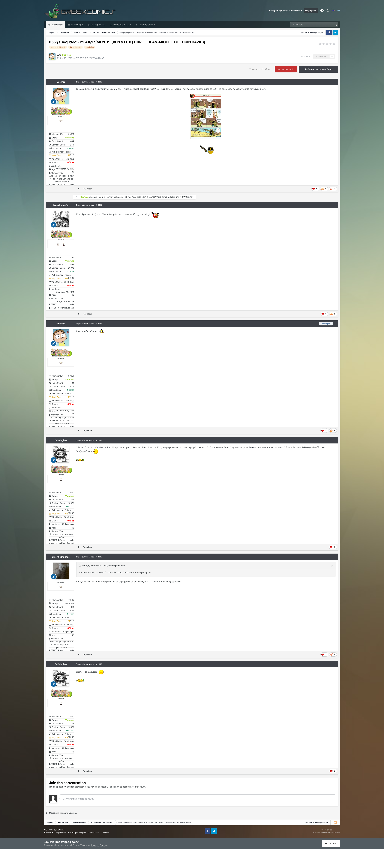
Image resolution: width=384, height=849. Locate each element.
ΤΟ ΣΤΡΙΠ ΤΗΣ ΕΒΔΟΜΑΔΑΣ (90, 58)
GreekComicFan (61, 205)
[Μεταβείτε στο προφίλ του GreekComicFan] (61, 219)
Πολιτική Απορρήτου (77, 832)
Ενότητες (56, 24)
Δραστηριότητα (146, 24)
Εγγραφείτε (310, 10)
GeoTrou (61, 82)
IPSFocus (60, 830)
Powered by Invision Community (326, 832)
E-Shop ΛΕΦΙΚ (98, 24)
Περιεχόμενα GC (121, 24)
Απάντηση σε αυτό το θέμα (318, 69)
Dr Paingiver (61, 440)
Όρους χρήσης (98, 845)
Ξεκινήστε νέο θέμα (259, 69)
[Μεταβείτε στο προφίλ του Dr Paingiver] (61, 454)
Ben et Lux (105, 447)
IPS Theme (48, 830)
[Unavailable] (205, 116)
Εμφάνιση (60, 832)
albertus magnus (61, 557)
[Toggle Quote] (80, 565)
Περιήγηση (75, 24)
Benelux (253, 447)
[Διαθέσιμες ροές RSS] (335, 822)
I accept (332, 843)
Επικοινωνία (93, 832)
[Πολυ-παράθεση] (78, 189)
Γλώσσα (48, 832)
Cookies (105, 832)
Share (306, 56)
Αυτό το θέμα (323, 24)
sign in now (113, 786)
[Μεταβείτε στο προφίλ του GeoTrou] (52, 56)
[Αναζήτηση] (335, 24)
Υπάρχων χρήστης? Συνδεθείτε (285, 10)
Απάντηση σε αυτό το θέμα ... (80, 798)
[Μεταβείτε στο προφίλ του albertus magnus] (61, 571)
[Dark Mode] (328, 10)
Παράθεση (87, 189)
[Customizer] (322, 10)
